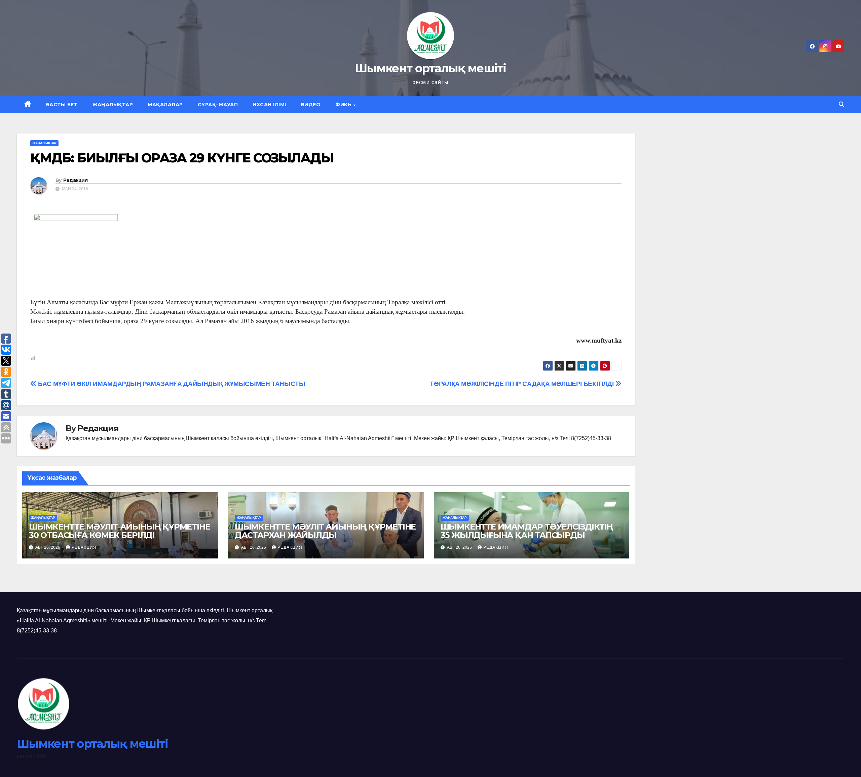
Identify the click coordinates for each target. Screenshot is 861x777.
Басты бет (62, 105)
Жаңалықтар (112, 105)
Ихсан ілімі (269, 105)
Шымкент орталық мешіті (430, 68)
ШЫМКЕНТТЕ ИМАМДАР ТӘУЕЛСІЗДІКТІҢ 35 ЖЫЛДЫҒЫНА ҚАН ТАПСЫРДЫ (527, 531)
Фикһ (344, 105)
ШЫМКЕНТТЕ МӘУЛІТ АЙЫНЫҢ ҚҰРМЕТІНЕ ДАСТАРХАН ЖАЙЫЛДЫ (325, 531)
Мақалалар (165, 105)
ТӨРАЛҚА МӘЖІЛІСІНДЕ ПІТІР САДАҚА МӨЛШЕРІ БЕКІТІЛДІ (522, 383)
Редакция (75, 180)
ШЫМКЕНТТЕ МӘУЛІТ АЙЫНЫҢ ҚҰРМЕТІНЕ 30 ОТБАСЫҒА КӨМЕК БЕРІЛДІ (119, 531)
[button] (841, 104)
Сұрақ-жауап (218, 105)
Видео (311, 105)
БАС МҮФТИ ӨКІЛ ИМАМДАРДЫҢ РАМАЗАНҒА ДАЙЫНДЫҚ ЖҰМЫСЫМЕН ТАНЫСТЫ (171, 383)
